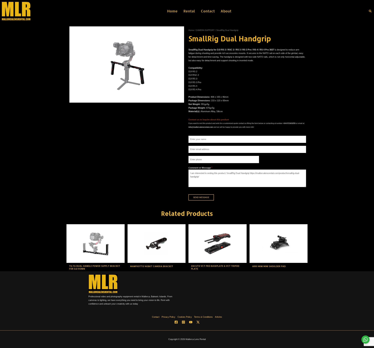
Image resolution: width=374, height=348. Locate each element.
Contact (208, 11)
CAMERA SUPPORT (205, 30)
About (226, 11)
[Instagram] (183, 322)
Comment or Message (200, 167)
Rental (189, 11)
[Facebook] (176, 322)
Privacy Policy (168, 317)
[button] (370, 11)
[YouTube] (190, 322)
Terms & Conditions (203, 317)
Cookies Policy (185, 317)
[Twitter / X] (198, 322)
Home (172, 11)
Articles (218, 317)
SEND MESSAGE (201, 197)
